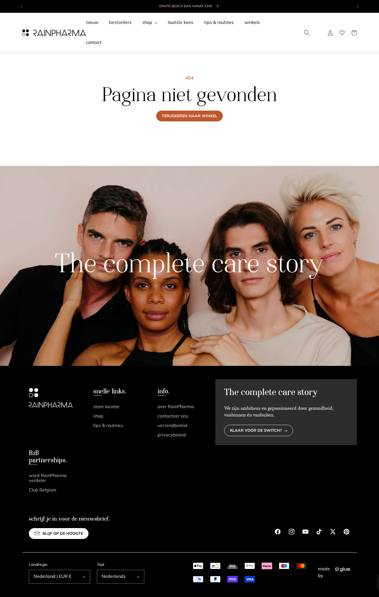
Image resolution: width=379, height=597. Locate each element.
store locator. (106, 407)
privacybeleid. (172, 435)
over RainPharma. (176, 407)
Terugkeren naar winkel (189, 116)
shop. (98, 416)
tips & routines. (108, 426)
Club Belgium (42, 490)
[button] (307, 33)
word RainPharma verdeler (48, 478)
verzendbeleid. (173, 426)
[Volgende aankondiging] (357, 6)
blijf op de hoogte (62, 534)
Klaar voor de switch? (256, 431)
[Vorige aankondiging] (22, 6)
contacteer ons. (173, 416)
